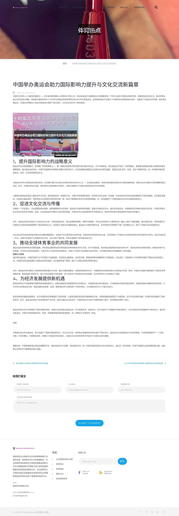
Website (125, 384)
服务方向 (124, 7)
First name (23, 384)
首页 (65, 63)
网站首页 (62, 7)
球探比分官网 (43, 512)
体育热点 (97, 7)
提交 (122, 461)
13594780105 (23, 492)
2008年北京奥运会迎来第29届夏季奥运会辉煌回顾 (143, 363)
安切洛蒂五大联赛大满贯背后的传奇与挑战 (32, 363)
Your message (24, 397)
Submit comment (89, 423)
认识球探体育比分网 (80, 7)
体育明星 (111, 7)
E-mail (72, 384)
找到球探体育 (139, 7)
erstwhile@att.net (20, 495)
